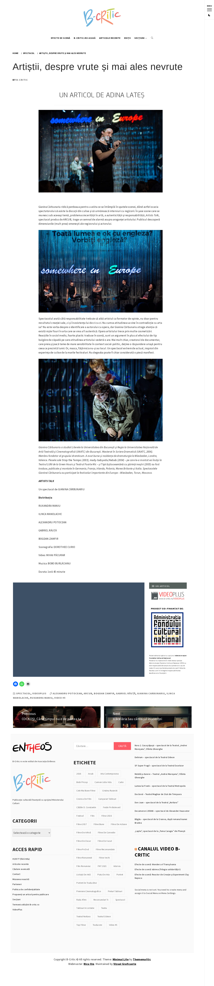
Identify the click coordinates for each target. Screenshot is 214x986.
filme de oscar (83, 841)
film (92, 815)
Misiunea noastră (21, 879)
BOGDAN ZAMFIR (104, 693)
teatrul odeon (104, 916)
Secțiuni (139, 38)
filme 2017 (81, 824)
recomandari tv (101, 899)
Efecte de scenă (60, 38)
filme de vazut (105, 841)
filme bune (99, 824)
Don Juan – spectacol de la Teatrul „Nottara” (156, 802)
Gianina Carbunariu (151, 693)
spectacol (120, 899)
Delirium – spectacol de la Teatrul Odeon (155, 757)
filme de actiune (119, 824)
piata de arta (103, 874)
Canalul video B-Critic (157, 852)
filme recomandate (105, 849)
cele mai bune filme (85, 790)
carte (120, 782)
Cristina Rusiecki (109, 790)
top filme (81, 924)
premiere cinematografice (88, 891)
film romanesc (83, 866)
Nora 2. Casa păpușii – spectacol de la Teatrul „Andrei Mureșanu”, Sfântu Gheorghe (161, 747)
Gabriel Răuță (126, 693)
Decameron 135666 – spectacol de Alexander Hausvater (162, 810)
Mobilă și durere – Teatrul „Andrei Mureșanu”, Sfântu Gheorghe (160, 776)
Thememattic (142, 959)
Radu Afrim (81, 899)
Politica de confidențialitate (26, 889)
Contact (16, 874)
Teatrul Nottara (83, 916)
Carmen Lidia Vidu (103, 782)
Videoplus (39, 693)
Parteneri (17, 884)
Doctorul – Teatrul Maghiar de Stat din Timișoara (158, 794)
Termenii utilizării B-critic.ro (26, 904)
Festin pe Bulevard (111, 807)
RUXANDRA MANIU (41, 697)
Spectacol (23, 693)
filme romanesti (84, 857)
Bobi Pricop (82, 782)
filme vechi (104, 857)
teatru (104, 908)
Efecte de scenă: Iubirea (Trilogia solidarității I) (157, 869)
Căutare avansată (21, 869)
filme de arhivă (83, 832)
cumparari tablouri (107, 798)
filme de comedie (106, 832)
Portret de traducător (86, 882)
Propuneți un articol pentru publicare (31, 894)
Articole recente (109, 38)
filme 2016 (107, 815)
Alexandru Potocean (67, 693)
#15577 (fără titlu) (21, 858)
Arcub (88, 693)
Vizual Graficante (124, 964)
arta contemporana (109, 773)
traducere (97, 924)
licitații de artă (83, 874)
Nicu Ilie (89, 964)
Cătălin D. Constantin (86, 807)
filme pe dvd (82, 849)
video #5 (59, 697)
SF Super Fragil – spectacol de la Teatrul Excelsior (159, 765)
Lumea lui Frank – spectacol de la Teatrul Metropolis (160, 785)
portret (120, 874)
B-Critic (22, 79)
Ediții (127, 38)
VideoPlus (17, 909)
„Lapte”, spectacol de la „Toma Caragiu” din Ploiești (160, 831)
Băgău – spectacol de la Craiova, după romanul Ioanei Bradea (161, 821)
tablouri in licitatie (85, 908)
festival (80, 815)
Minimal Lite (121, 959)
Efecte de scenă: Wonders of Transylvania (155, 864)
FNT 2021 (102, 866)
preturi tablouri (115, 891)
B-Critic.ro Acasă (85, 38)
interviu (117, 866)
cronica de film (83, 798)
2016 (78, 773)
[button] (209, 15)
